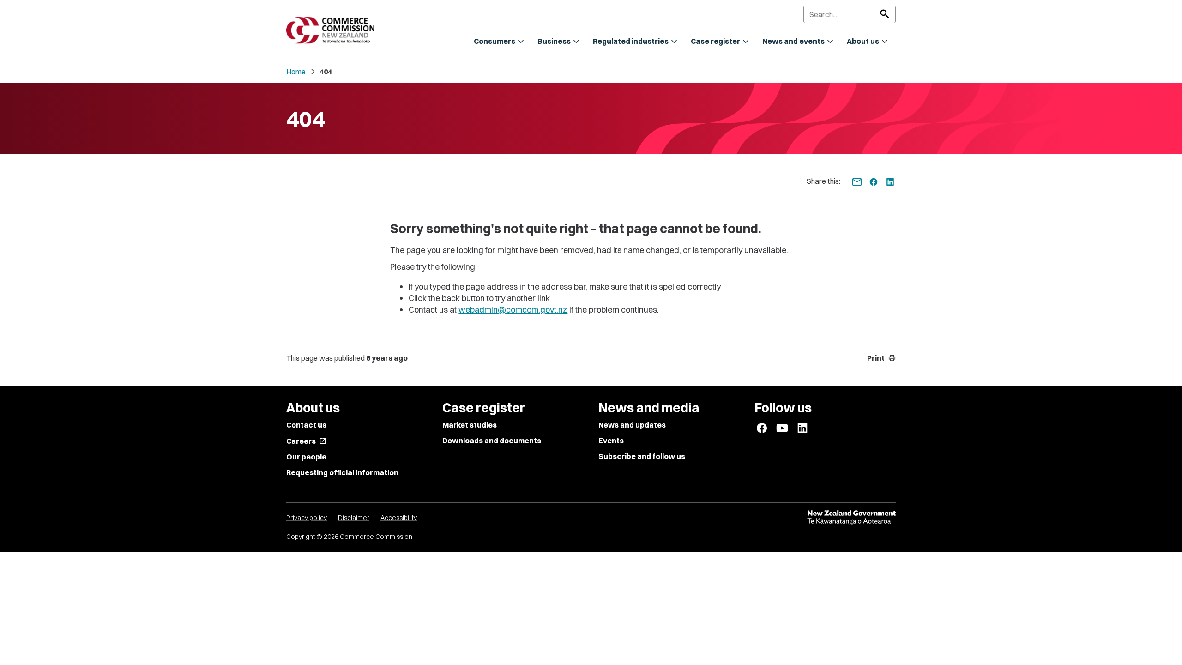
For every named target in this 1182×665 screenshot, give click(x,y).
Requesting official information (342, 472)
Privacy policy (306, 518)
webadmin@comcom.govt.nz (512, 309)
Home (296, 71)
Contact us (306, 424)
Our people (306, 456)
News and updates (632, 424)
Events (611, 440)
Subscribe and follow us (641, 456)
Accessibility (398, 518)
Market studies (469, 424)
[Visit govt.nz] (851, 517)
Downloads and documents (491, 440)
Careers (306, 441)
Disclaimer (353, 518)
